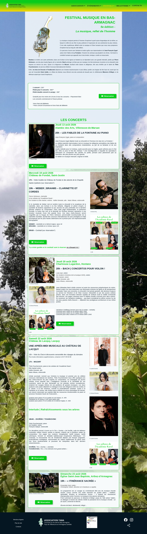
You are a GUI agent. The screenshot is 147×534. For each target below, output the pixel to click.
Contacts (18, 526)
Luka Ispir (59, 273)
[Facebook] (125, 520)
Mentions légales (18, 519)
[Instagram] (131, 520)
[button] (107, 96)
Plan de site (18, 523)
